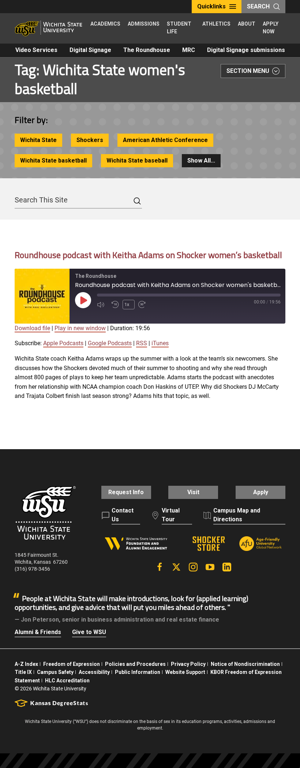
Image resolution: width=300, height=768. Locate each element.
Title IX (23, 672)
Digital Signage (90, 49)
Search (258, 6)
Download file (32, 328)
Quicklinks (211, 6)
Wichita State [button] (38, 140)
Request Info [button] (126, 492)
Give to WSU (89, 632)
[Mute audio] (102, 304)
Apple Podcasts (63, 343)
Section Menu (247, 70)
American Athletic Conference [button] (165, 140)
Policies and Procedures (135, 664)
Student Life (179, 27)
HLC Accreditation (67, 680)
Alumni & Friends (38, 632)
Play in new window (80, 328)
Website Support (185, 672)
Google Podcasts (110, 343)
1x (126, 304)
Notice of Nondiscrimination (245, 664)
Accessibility (94, 672)
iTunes (160, 343)
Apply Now (270, 27)
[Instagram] (193, 567)
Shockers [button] (89, 140)
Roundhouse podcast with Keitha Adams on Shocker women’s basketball (148, 254)
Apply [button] (260, 492)
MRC (188, 49)
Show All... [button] (201, 160)
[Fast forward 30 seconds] (143, 304)
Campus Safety (55, 672)
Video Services (36, 49)
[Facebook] (159, 567)
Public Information (137, 672)
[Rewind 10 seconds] (115, 304)
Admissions (144, 24)
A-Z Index (26, 664)
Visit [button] (193, 492)
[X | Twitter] (176, 567)
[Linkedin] (226, 567)
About (246, 24)
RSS (141, 343)
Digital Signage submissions (246, 49)
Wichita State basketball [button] (53, 160)
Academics (105, 24)
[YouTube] (210, 567)
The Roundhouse (146, 49)
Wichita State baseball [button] (137, 160)
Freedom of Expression (71, 664)
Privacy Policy (188, 664)
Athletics (216, 24)
